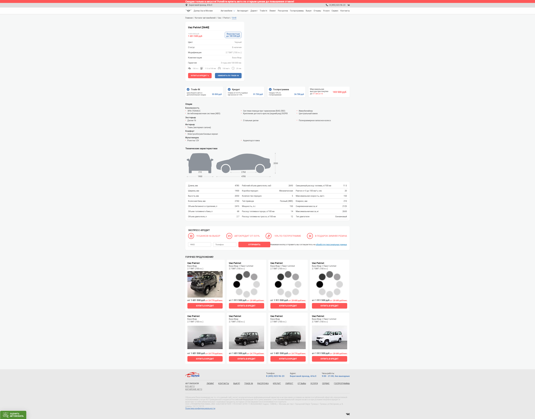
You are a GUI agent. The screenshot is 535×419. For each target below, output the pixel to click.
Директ (254, 11)
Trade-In (263, 11)
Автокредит (242, 11)
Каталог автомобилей (205, 18)
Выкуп (309, 11)
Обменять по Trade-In (228, 76)
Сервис (335, 11)
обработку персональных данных (331, 244)
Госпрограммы (297, 11)
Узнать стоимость (18, 414)
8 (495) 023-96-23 (337, 5)
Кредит (277, 383)
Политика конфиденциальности (200, 408)
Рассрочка (283, 11)
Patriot (226, 18)
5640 (234, 18)
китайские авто (193, 389)
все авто (190, 386)
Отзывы (317, 11)
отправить (254, 244)
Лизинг (272, 11)
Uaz (219, 18)
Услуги (326, 11)
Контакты (345, 11)
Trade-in (248, 383)
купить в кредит (205, 306)
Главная (189, 18)
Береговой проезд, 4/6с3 (200, 5)
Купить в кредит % (200, 76)
